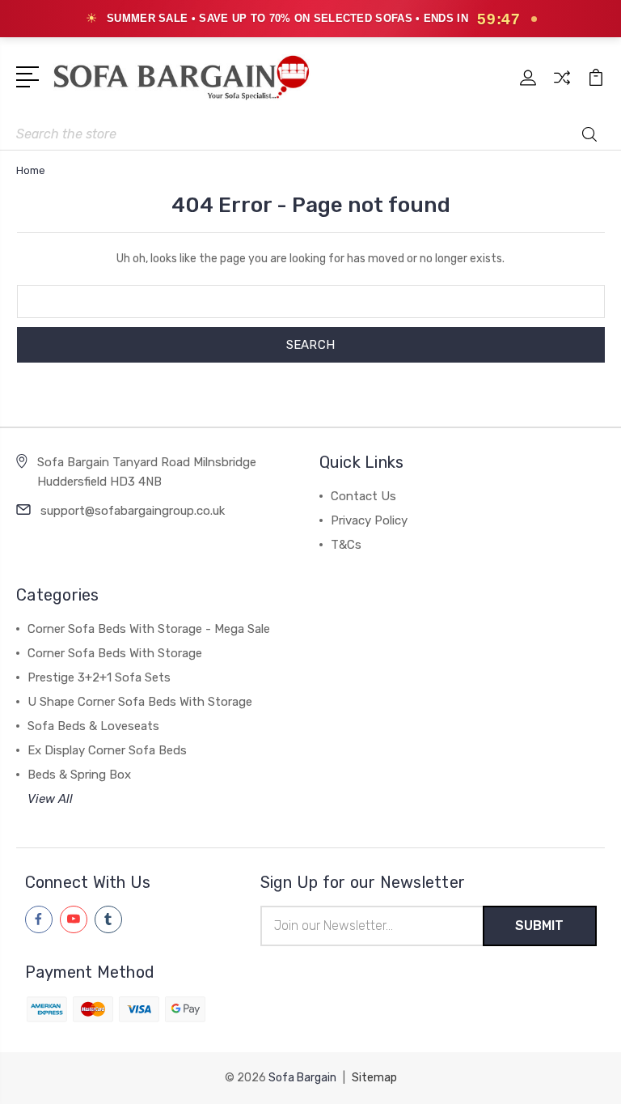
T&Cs (346, 544)
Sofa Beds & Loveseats (93, 726)
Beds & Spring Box (79, 774)
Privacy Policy (369, 520)
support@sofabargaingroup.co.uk (132, 510)
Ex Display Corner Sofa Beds (107, 750)
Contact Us (363, 496)
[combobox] (310, 134)
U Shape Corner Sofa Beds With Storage (139, 701)
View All (50, 799)
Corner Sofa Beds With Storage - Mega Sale (148, 629)
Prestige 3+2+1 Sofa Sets (99, 677)
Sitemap (374, 1078)
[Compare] (562, 87)
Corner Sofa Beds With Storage (114, 653)
